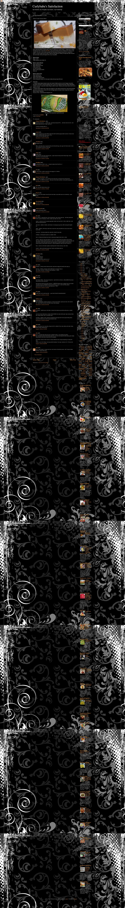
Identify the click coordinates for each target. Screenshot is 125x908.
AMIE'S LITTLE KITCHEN (85, 401)
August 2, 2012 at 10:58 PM (41, 352)
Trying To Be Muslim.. (40, 121)
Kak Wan (48, 50)
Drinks (87, 356)
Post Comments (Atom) (43, 362)
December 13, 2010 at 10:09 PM (42, 173)
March (82, 335)
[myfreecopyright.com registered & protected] (85, 107)
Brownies (81, 352)
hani (37, 185)
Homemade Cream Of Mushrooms (87, 824)
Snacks (83, 373)
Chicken (81, 354)
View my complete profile (84, 51)
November (83, 321)
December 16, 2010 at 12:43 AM (42, 271)
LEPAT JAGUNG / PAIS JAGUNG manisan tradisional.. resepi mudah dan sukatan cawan (85, 550)
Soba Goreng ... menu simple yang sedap (88, 794)
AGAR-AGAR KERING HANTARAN (87, 455)
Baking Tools (89, 347)
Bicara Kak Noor (83, 750)
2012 (81, 268)
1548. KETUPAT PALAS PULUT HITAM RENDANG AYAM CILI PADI (88, 448)
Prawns (85, 367)
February (83, 336)
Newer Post (36, 360)
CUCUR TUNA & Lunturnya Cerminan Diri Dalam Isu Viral (88, 566)
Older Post (73, 360)
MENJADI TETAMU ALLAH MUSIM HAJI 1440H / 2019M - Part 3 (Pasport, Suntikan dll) (88, 597)
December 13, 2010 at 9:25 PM (42, 165)
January (83, 338)
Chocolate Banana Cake (86, 286)
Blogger (75, 898)
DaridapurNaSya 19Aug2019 (88, 641)
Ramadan (82, 369)
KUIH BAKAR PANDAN (87, 853)
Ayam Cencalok (84, 289)
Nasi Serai (83, 312)
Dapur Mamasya (83, 837)
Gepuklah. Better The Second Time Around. (87, 389)
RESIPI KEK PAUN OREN (87, 534)
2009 (81, 340)
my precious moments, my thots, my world (85, 792)
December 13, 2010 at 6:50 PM (42, 137)
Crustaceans (85, 355)
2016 (81, 263)
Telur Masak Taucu (85, 305)
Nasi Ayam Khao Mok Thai (88, 486)
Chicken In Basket (84, 310)
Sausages (90, 372)
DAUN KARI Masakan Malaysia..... (84, 699)
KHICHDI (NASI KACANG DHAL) (88, 701)
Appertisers (89, 346)
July (82, 328)
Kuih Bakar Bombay (85, 287)
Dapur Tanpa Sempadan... (83, 531)
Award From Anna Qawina (86, 281)
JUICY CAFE (83, 851)
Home (54, 360)
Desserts (81, 356)
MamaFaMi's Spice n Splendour (84, 654)
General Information (85, 359)
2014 (81, 265)
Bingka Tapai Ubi (87, 183)
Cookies (90, 353)
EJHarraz (38, 298)
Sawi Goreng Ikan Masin (86, 298)
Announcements (82, 346)
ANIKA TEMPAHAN (87, 883)
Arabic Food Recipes (84, 499)
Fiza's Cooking (83, 736)
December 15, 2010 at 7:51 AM (42, 260)
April (82, 333)
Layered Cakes (86, 363)
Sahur (84, 370)
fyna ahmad (38, 201)
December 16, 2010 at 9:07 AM (42, 304)
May (82, 331)
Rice (90, 369)
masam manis (83, 668)
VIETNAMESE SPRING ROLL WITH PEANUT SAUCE (88, 779)
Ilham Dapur (82, 610)
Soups (91, 373)
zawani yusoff (39, 208)
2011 (81, 270)
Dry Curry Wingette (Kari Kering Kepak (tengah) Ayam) (88, 810)
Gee (37, 275)
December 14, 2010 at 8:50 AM (42, 204)
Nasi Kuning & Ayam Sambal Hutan (87, 250)
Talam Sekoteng (87, 204)
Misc (86, 364)
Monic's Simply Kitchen (85, 624)
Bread (88, 350)
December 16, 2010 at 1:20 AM (42, 287)
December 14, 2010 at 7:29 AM (42, 188)
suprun (66, 898)
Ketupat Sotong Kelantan (88, 839)
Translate (88, 20)
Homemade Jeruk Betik (86, 308)
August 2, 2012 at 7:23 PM (41, 329)
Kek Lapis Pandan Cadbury (88, 581)
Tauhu (85, 376)
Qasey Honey (83, 545)
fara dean (38, 253)
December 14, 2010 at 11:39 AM (42, 211)
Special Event (84, 375)
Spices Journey (83, 881)
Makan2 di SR (88, 417)
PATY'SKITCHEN (83, 776)
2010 (81, 272)
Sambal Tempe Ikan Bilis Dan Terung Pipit (88, 430)
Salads (90, 370)
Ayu (37, 215)
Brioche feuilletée (87, 716)
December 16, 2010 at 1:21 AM (42, 295)
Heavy (80, 361)
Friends (91, 358)
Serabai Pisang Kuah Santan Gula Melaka (88, 403)
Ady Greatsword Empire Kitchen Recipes (85, 714)
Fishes (83, 358)
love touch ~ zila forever (85, 469)
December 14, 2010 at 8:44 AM (42, 197)
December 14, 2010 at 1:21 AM (42, 181)
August (82, 326)
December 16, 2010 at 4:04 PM (42, 320)
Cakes (86, 352)
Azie (37, 324)
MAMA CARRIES (87, 656)
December (83, 273)
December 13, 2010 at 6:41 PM (42, 128)
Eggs (91, 356)
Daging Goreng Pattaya (86, 296)
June (82, 330)
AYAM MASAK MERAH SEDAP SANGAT (88, 670)
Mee (80, 364)
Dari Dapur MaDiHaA (84, 762)
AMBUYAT (87, 737)
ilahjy (37, 152)
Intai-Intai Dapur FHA (84, 593)
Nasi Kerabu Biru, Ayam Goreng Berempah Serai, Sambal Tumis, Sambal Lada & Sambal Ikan (87, 238)
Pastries (90, 366)
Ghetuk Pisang (88, 763)
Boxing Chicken (84, 275)
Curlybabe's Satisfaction (48, 6)
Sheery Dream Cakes (84, 722)
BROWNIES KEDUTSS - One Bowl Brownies (87, 869)
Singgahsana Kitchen (85, 563)
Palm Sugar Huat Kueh (85, 303)
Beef (82, 349)
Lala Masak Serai (84, 277)
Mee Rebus (83, 300)
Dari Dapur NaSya (84, 639)
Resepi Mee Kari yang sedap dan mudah (88, 685)
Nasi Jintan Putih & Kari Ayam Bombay (88, 215)
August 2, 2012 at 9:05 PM (41, 343)
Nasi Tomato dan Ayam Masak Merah (88, 472)
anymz (37, 132)
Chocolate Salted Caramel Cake (87, 164)
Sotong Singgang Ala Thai (87, 518)
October (83, 323)
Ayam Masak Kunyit (85, 319)
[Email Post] (46, 114)
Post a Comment (38, 354)
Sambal (83, 372)
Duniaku (82, 683)
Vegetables (82, 378)
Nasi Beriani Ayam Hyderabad (88, 226)
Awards (82, 347)
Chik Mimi (38, 141)
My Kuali (82, 416)
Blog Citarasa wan (84, 453)
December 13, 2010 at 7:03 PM (42, 148)
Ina (36, 169)
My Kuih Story (83, 807)
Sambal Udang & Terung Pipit (87, 154)
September (83, 324)
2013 (81, 267)
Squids (90, 375)
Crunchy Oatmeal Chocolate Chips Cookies (88, 627)
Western (81, 379)
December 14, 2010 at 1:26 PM (42, 249)
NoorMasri (38, 162)
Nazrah (37, 192)
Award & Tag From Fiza (86, 301)
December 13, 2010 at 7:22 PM (42, 158)
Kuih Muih (38, 116)
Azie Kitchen (83, 428)
